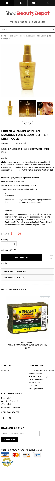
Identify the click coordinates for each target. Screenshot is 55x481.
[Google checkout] (7, 462)
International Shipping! (38, 376)
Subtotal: (5, 250)
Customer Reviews (14, 278)
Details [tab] (4, 158)
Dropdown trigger (21, 3)
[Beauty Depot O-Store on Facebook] (3, 418)
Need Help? (6, 398)
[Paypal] (37, 455)
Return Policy (34, 382)
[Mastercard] (16, 455)
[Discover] (26, 455)
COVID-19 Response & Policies (41, 370)
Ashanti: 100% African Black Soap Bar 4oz (27, 345)
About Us (5, 370)
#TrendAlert (6, 404)
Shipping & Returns (15, 271)
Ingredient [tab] (9, 210)
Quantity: (5, 239)
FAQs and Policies (36, 379)
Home (3, 36)
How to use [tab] (9, 196)
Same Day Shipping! (9, 401)
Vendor (4, 143)
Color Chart (33, 385)
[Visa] (5, 455)
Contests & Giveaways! (10, 407)
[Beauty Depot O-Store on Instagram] (10, 418)
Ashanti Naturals (27, 342)
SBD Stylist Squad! (36, 389)
